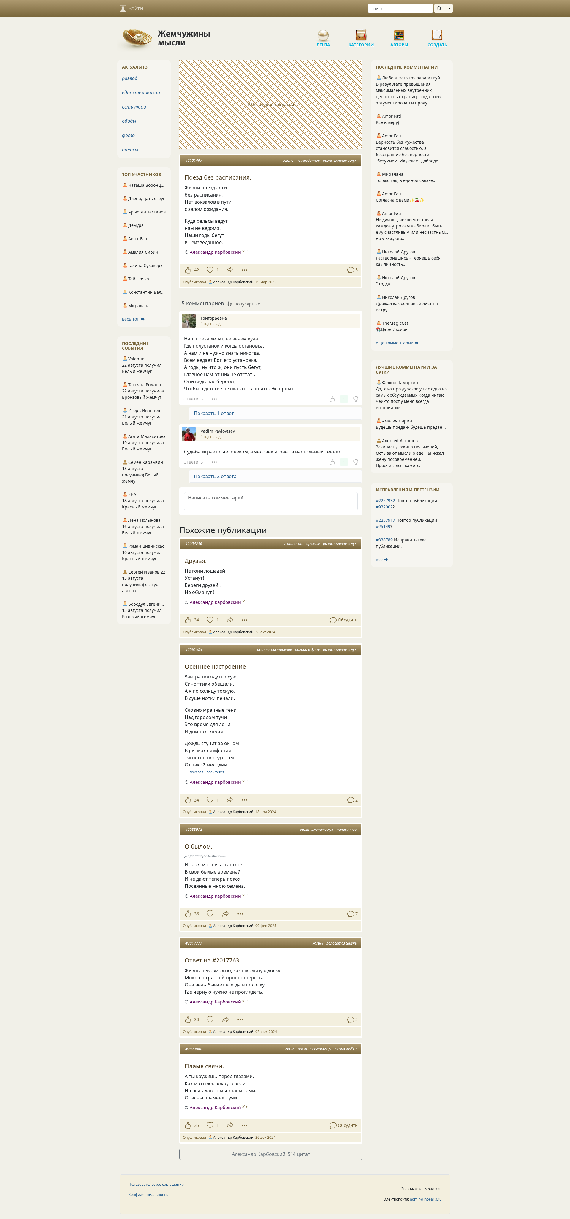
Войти (136, 8)
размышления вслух (340, 160)
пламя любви (346, 1049)
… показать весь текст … (207, 772)
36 (196, 914)
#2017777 (193, 943)
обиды (129, 121)
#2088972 (193, 829)
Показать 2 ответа (215, 476)
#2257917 (385, 520)
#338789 (384, 540)
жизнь (288, 160)
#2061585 (193, 649)
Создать (437, 33)
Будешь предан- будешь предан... (411, 427)
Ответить (193, 399)
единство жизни (141, 92)
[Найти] (440, 8)
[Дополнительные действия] (244, 270)
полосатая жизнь (341, 943)
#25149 (383, 526)
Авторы (399, 33)
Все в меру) (387, 122)
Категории (361, 33)
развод (129, 78)
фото (128, 135)
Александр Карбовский (215, 252)
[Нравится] (188, 270)
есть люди (134, 106)
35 (196, 1125)
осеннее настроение (274, 649)
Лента (323, 33)
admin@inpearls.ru (425, 1199)
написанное (347, 829)
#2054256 (193, 543)
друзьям (313, 543)
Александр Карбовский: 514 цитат (271, 1154)
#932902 (384, 507)
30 (196, 1019)
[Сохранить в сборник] (209, 270)
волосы (130, 149)
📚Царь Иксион (392, 329)
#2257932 (385, 500)
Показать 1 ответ (214, 413)
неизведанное (308, 160)
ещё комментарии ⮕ (397, 342)
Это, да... (385, 284)
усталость (293, 543)
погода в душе (307, 649)
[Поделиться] (230, 270)
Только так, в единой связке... (406, 180)
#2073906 (193, 1049)
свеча (289, 1049)
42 (196, 270)
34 (196, 620)
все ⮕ (382, 559)
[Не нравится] (355, 399)
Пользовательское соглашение (156, 1184)
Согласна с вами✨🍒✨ (400, 200)
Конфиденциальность (148, 1194)
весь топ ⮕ (133, 319)
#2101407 (193, 160)
